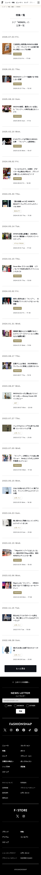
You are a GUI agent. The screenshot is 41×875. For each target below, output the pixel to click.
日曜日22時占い (8, 761)
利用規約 (23, 782)
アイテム (5, 837)
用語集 (22, 767)
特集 (13, 2)
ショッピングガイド (9, 853)
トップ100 (6, 767)
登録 (20, 711)
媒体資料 (5, 793)
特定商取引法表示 (26, 858)
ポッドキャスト (26, 761)
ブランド (5, 832)
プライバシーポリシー (27, 788)
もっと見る (20, 668)
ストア (26, 2)
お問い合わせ (24, 793)
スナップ (5, 772)
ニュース (7, 2)
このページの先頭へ (22, 682)
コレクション (25, 745)
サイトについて (7, 782)
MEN (10, 706)
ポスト (22, 751)
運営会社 (5, 798)
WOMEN (20, 706)
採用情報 (5, 788)
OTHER (32, 706)
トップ (3, 6)
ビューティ (19, 2)
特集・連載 (11, 6)
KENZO (18, 6)
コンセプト (24, 837)
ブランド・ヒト (34, 2)
